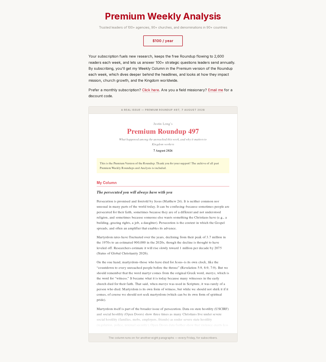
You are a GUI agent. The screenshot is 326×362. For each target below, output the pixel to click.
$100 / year (163, 41)
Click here (150, 90)
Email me (215, 90)
